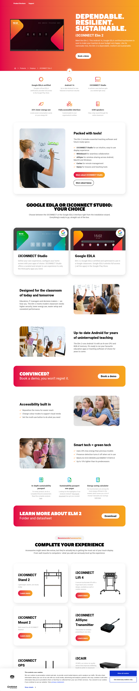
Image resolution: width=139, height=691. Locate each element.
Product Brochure (20, 3)
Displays (33, 68)
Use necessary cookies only (123, 679)
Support (31, 3)
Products (23, 68)
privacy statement (57, 682)
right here (98, 498)
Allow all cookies (123, 673)
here (40, 498)
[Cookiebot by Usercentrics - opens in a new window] (12, 687)
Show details (29, 687)
